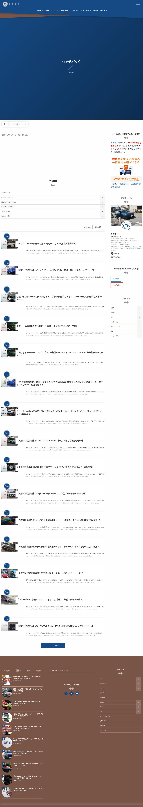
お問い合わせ (104, 721)
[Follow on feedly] (77, 693)
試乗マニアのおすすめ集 (8, 202)
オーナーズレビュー (7, 197)
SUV (112, 317)
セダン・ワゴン (115, 326)
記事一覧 (102, 725)
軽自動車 (102, 697)
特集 (112, 331)
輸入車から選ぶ (5, 216)
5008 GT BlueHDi (130, 248)
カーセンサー (116, 143)
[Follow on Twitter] (65, 693)
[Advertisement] (53, 157)
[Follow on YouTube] (71, 693)
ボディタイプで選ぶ (7, 207)
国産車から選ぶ (5, 211)
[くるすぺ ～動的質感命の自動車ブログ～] (11, 4)
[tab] (7, 670)
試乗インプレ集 (5, 192)
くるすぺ (114, 234)
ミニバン (102, 693)
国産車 (113, 308)
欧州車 (113, 312)
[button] (137, 3)
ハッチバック (115, 322)
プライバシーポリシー (106, 730)
